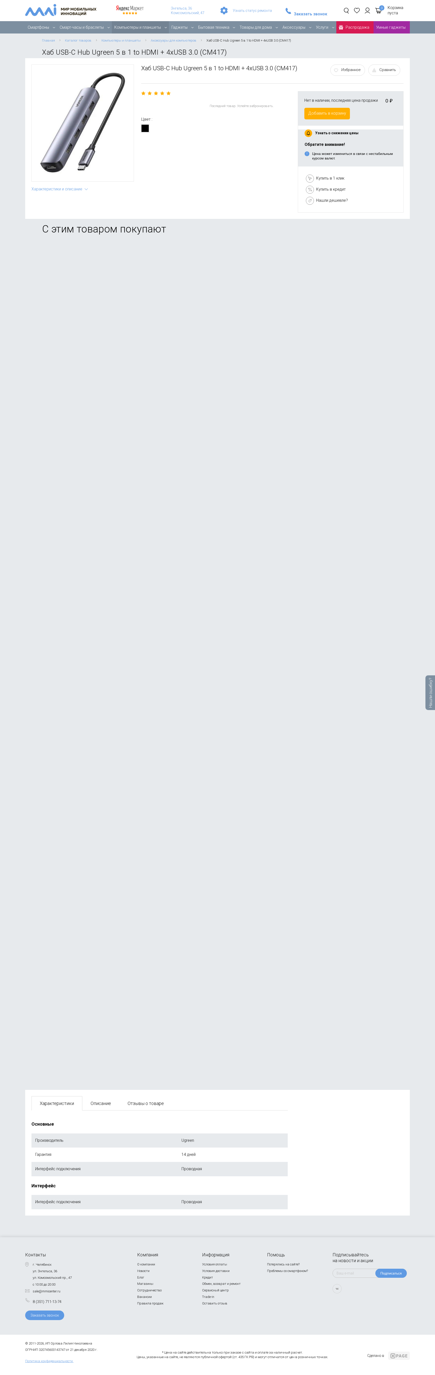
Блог (140, 1277)
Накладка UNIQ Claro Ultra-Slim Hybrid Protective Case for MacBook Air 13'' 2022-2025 (110, 672)
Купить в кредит (331, 189)
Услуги (322, 27)
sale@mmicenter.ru (46, 1291)
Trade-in (208, 1297)
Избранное (351, 70)
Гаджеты (179, 27)
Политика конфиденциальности (49, 1361)
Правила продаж (150, 1303)
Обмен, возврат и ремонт (221, 1284)
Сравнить (387, 70)
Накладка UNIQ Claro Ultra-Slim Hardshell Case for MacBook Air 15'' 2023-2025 (103, 791)
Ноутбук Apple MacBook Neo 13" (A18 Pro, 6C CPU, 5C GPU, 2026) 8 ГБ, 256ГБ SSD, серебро (116, 1028)
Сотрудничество (149, 1290)
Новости (143, 1271)
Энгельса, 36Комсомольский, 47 (187, 10)
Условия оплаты (214, 1264)
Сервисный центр (215, 1290)
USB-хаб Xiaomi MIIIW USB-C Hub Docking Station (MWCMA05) (89, 312)
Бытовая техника (213, 27)
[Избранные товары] (357, 10)
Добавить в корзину (327, 113)
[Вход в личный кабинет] (367, 11)
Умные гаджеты (391, 27)
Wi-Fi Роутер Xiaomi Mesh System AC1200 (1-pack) (79, 431)
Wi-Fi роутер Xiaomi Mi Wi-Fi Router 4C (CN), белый (78, 550)
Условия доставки (216, 1271)
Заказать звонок (310, 14)
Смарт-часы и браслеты (82, 27)
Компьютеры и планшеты (137, 27)
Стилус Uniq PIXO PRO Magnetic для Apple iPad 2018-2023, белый (92, 910)
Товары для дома (256, 27)
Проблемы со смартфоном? (287, 1271)
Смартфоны (38, 27)
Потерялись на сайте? (283, 1264)
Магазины (145, 1284)
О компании (146, 1264)
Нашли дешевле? (332, 200)
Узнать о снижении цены (336, 133)
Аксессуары (293, 27)
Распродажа (357, 27)
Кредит (207, 1277)
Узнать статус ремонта (252, 11)
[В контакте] (337, 1288)
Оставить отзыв (214, 1303)
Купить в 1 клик (330, 178)
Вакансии (144, 1297)
